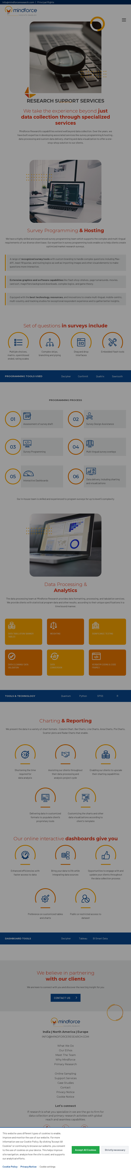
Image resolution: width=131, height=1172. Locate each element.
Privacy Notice (28, 1166)
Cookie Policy (10, 1166)
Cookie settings (47, 1166)
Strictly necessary (115, 1149)
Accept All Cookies (85, 1149)
